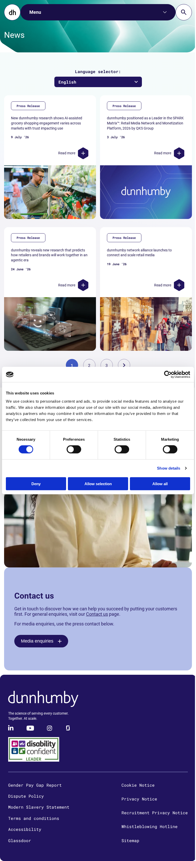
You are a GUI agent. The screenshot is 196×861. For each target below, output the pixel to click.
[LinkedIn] (11, 728)
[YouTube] (30, 728)
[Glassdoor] (68, 728)
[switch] (74, 449)
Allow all (160, 483)
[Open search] (184, 12)
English (67, 82)
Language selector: (98, 71)
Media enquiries (37, 641)
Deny (36, 483)
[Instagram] (49, 728)
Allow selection (98, 483)
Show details (168, 468)
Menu (35, 12)
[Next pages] (124, 365)
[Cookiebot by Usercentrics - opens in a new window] (167, 374)
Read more (66, 153)
